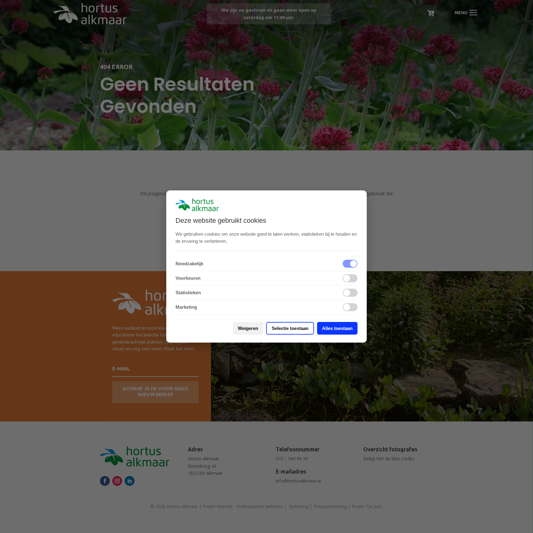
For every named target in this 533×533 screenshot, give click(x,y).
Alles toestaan (337, 328)
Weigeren (248, 328)
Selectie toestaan (290, 328)
